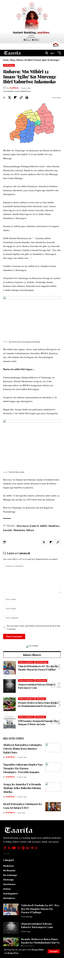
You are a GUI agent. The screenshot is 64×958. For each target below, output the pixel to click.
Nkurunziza (19, 530)
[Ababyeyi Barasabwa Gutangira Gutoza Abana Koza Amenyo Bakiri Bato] (53, 747)
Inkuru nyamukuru (26, 662)
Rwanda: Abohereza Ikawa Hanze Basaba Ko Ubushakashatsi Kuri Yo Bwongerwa (38, 704)
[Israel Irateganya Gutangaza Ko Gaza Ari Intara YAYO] (53, 806)
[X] (9, 848)
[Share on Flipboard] (15, 97)
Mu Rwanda (9, 65)
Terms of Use (12, 953)
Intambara (53, 525)
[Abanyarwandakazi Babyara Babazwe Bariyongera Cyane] (9, 686)
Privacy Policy (38, 949)
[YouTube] (13, 848)
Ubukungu (41, 699)
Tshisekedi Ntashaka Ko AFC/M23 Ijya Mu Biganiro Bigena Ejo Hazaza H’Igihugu (38, 668)
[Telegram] (32, 848)
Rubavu (30, 530)
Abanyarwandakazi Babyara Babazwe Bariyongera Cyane (36, 686)
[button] (54, 951)
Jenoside (7, 530)
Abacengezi (22, 525)
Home (6, 60)
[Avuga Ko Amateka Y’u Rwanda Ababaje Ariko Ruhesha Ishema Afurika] (53, 787)
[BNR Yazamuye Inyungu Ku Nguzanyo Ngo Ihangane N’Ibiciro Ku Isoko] (9, 722)
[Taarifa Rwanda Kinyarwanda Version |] (12, 53)
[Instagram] (18, 848)
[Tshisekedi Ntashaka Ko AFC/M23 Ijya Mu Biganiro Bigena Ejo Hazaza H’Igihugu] (9, 668)
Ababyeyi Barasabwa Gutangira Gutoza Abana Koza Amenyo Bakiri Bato (22, 748)
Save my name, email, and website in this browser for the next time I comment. (33, 627)
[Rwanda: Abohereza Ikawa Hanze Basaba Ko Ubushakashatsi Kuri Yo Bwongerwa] (9, 704)
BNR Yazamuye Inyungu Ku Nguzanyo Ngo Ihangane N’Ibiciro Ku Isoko (38, 723)
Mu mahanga (42, 662)
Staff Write (14, 88)
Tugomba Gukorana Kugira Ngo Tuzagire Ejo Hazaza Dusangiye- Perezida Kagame (23, 768)
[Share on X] (9, 97)
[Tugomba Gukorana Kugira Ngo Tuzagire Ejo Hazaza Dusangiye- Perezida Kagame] (53, 767)
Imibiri (43, 525)
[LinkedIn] (27, 848)
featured (34, 525)
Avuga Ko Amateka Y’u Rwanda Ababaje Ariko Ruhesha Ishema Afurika (22, 787)
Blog (13, 60)
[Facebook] (5, 848)
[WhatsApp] (36, 848)
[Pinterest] (23, 848)
